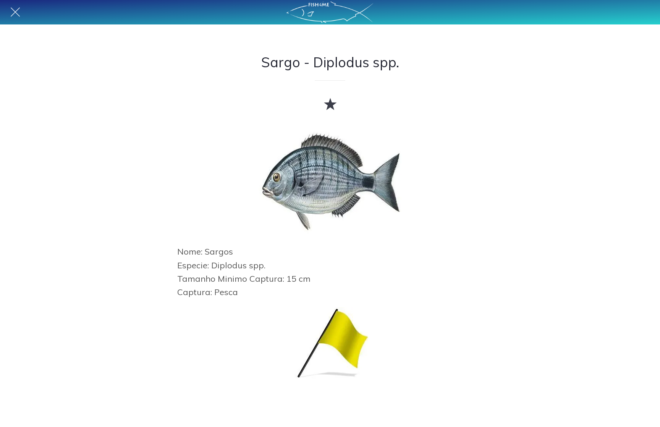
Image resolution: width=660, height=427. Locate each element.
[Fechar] (15, 12)
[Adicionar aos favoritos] (330, 103)
